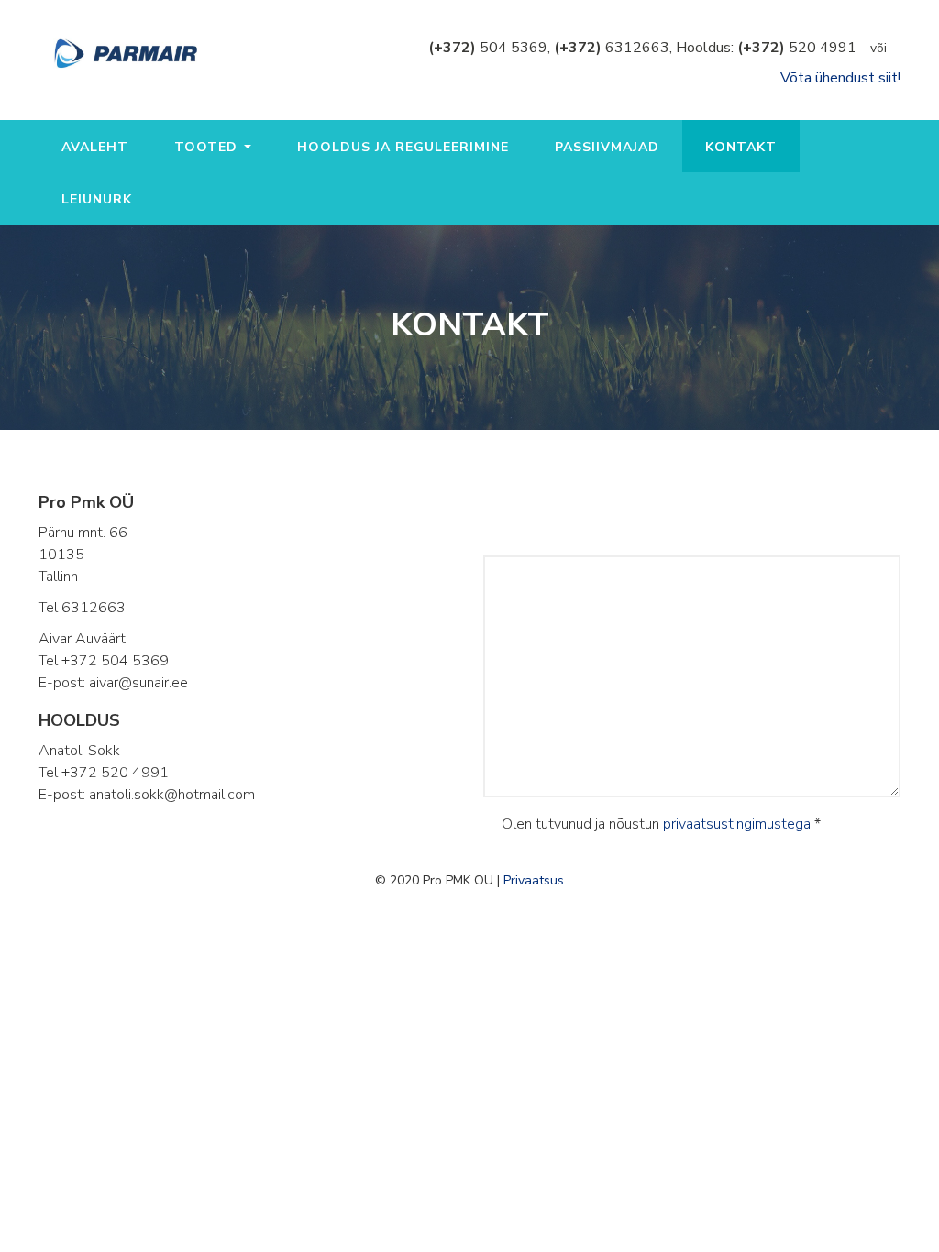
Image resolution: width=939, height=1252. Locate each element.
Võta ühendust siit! (840, 78)
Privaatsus (533, 880)
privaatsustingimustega (737, 824)
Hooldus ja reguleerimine (403, 147)
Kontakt (741, 147)
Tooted (208, 147)
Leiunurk (96, 199)
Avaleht (94, 147)
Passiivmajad (607, 147)
